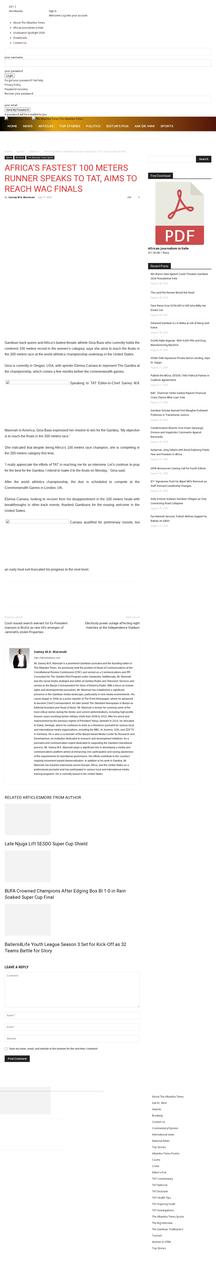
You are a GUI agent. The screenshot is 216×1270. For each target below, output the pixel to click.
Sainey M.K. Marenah (21, 197)
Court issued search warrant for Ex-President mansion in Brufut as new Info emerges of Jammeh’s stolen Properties (36, 627)
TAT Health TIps (161, 1197)
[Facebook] (54, 6)
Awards (156, 1109)
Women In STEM (161, 1242)
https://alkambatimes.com (47, 657)
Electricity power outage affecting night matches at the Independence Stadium (112, 625)
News (27, 126)
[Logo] (18, 119)
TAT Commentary (162, 1179)
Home (12, 126)
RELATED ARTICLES (23, 797)
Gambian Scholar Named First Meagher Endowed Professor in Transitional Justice (179, 412)
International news (163, 1134)
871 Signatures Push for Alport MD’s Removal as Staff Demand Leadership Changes (179, 483)
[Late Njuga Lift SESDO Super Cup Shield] (72, 819)
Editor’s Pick (117, 126)
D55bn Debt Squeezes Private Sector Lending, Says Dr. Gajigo (180, 360)
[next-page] (7, 959)
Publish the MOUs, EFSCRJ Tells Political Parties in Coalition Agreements (180, 378)
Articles (45, 126)
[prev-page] (6, 959)
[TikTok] (67, 6)
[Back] (78, 6)
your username (14, 57)
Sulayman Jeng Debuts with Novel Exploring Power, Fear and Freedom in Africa (180, 452)
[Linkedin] (59, 6)
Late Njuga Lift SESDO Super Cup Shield (46, 843)
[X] (69, 6)
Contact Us (158, 1122)
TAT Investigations (163, 1210)
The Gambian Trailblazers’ (167, 1229)
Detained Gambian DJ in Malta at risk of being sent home (180, 325)
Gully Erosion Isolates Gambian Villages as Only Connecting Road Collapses (179, 501)
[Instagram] (57, 6)
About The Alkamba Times (168, 1096)
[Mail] (62, 6)
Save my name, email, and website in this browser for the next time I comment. (53, 1048)
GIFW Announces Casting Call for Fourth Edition (178, 468)
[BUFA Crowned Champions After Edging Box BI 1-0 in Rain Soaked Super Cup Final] (72, 866)
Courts (156, 1160)
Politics (93, 126)
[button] (206, 122)
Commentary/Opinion (165, 1128)
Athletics (34, 151)
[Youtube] (72, 6)
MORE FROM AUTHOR (61, 797)
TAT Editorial (159, 1185)
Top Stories (69, 126)
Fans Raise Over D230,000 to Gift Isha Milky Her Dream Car (178, 308)
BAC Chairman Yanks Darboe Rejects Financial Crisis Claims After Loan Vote (178, 395)
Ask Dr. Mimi (145, 126)
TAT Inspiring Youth (163, 1204)
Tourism (157, 1235)
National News (160, 1141)
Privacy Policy (13, 85)
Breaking (157, 1115)
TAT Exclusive (160, 1191)
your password (14, 71)
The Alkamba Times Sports (40, 157)
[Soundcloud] (64, 6)
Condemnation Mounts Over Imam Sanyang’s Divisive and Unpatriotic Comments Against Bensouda (177, 432)
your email (11, 105)
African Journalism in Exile (168, 248)
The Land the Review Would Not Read (172, 292)
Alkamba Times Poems (165, 1153)
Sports (167, 126)
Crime (155, 1166)
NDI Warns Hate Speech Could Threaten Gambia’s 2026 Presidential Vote (179, 276)
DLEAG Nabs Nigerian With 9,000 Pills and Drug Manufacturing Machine (178, 343)
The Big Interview (162, 1223)
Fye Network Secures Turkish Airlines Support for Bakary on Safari (179, 518)
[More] (38, 207)
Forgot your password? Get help (24, 80)
